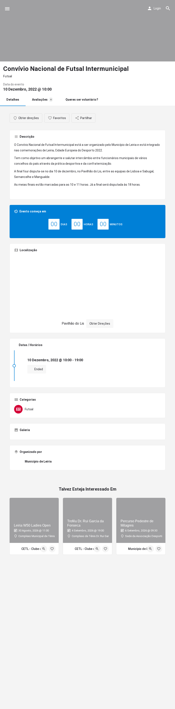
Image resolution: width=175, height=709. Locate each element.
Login (157, 8)
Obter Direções (99, 323)
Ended (38, 369)
